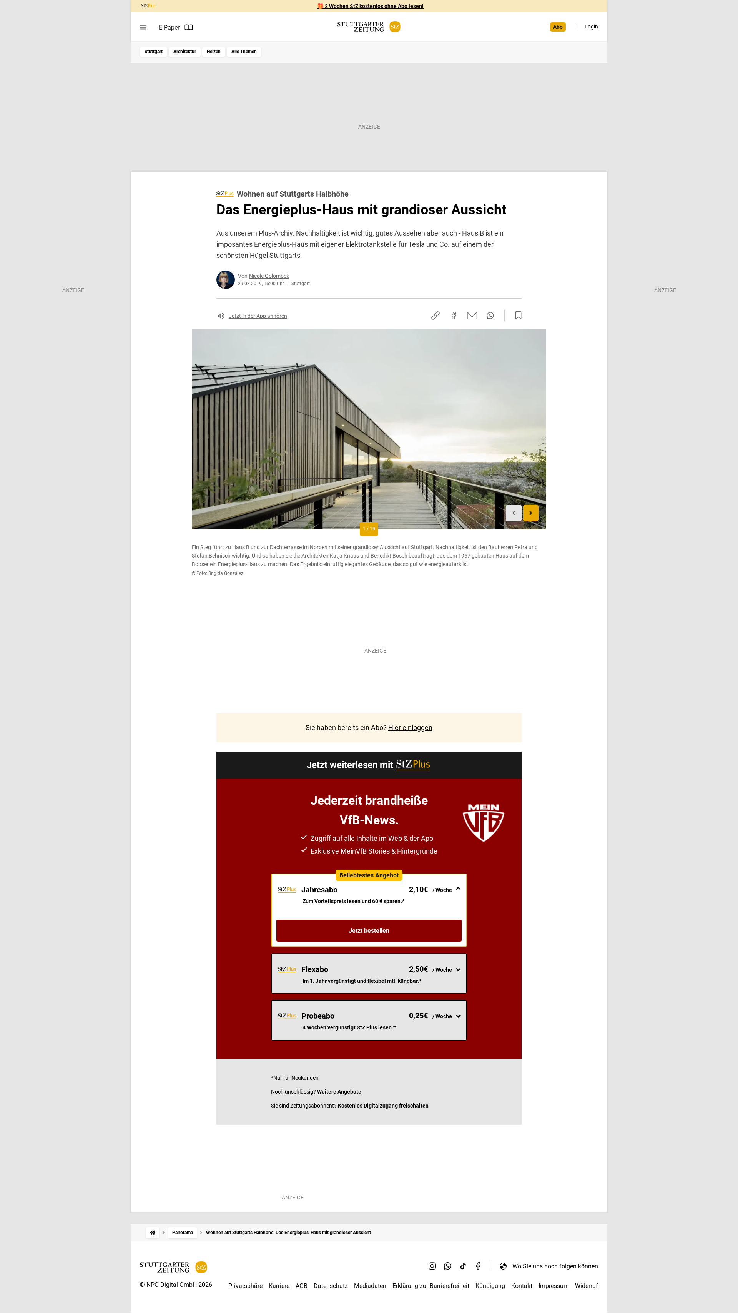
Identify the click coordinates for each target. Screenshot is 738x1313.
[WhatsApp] (448, 1266)
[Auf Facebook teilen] (454, 315)
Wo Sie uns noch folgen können (555, 1266)
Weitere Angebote (339, 1092)
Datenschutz (331, 1286)
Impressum (554, 1286)
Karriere (279, 1286)
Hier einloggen (410, 727)
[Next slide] (531, 513)
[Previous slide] (514, 513)
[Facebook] (478, 1266)
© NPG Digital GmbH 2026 (176, 1284)
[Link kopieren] (435, 315)
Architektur (184, 51)
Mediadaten (370, 1286)
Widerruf (586, 1286)
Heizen (214, 51)
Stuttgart (154, 51)
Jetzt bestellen (369, 930)
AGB (302, 1286)
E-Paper (169, 27)
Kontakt (521, 1286)
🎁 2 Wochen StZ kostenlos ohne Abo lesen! (370, 6)
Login (591, 26)
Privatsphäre (245, 1286)
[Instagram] (432, 1266)
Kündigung (490, 1286)
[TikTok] (463, 1266)
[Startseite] (152, 1232)
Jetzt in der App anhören (258, 316)
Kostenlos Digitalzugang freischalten (383, 1106)
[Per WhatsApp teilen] (490, 315)
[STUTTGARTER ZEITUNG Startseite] (369, 26)
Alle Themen (244, 51)
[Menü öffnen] (143, 27)
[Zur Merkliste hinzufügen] (516, 315)
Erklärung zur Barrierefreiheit (430, 1286)
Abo (558, 27)
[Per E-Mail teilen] (472, 315)
